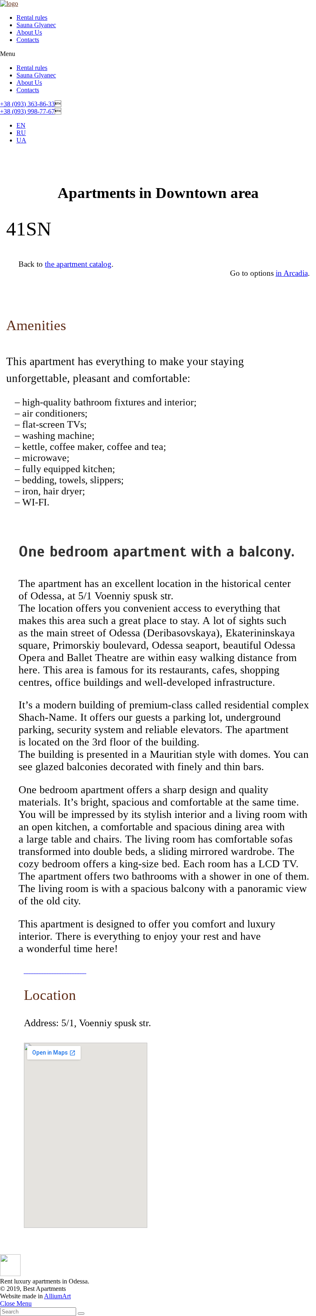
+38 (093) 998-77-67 (27, 111)
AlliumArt (57, 1296)
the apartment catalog (78, 264)
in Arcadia (292, 273)
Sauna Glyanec (36, 24)
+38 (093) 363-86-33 (27, 103)
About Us (29, 32)
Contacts (27, 39)
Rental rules (31, 17)
